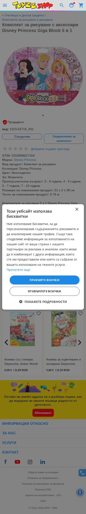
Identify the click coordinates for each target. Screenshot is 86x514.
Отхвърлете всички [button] (44, 291)
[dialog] (43, 257)
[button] (43, 301)
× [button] (76, 209)
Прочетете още (18, 269)
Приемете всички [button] (45, 280)
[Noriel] (32, 5)
